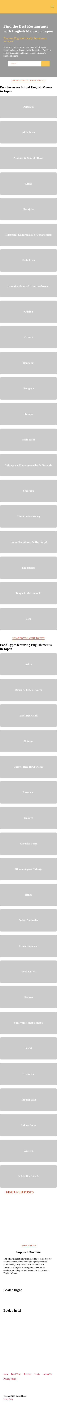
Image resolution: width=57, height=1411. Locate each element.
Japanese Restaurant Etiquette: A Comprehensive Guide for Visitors (27, 1223)
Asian (28, 664)
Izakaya (28, 817)
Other (28, 894)
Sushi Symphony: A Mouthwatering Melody (12, 1220)
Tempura (28, 1073)
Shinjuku (28, 490)
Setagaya (28, 388)
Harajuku (28, 209)
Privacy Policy (9, 1379)
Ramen (28, 997)
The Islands (28, 567)
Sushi (28, 1048)
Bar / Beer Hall (29, 715)
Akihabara (28, 132)
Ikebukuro (28, 260)
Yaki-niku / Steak (28, 1176)
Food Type (16, 1374)
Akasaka (28, 106)
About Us (47, 1374)
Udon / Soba (28, 1125)
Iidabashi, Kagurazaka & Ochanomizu (28, 234)
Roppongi (28, 362)
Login (37, 1374)
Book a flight (12, 1290)
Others (28, 337)
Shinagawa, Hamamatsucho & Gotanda (28, 465)
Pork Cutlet (29, 971)
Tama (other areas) (28, 516)
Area (5, 1374)
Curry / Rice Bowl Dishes (28, 766)
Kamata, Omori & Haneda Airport (28, 285)
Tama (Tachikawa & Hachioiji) (28, 541)
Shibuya (28, 414)
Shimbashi (28, 439)
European (28, 792)
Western (28, 1150)
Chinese (28, 741)
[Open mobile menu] (52, 7)
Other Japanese (28, 945)
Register (27, 1374)
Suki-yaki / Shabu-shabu (28, 1022)
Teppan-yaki (28, 1099)
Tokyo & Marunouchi (28, 593)
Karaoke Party (28, 843)
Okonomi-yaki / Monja (28, 869)
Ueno (28, 618)
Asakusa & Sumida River (28, 157)
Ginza (28, 183)
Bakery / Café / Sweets (28, 689)
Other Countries (28, 920)
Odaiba (28, 311)
